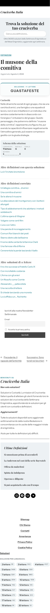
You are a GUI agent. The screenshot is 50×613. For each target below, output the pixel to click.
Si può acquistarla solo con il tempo (21, 485)
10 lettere (25, 580)
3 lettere (22, 564)
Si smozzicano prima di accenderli (21, 454)
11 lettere (6, 585)
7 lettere (6, 574)
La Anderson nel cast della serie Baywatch (25, 460)
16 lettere (24, 595)
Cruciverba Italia (12, 12)
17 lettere (6, 600)
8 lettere (23, 574)
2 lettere (6, 564)
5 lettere (6, 569)
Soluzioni (5, 553)
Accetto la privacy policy (19, 329)
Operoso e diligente (13, 479)
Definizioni (6, 55)
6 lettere (24, 569)
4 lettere (39, 564)
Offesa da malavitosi (14, 467)
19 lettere (7, 605)
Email (7, 319)
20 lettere (24, 605)
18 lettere (24, 600)
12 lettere (24, 585)
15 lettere (6, 595)
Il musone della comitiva (19, 64)
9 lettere (6, 580)
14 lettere (24, 590)
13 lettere (6, 590)
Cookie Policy (25, 547)
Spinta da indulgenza (14, 473)
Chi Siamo (25, 525)
